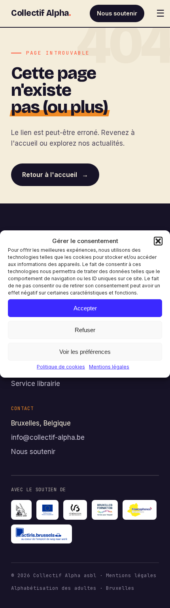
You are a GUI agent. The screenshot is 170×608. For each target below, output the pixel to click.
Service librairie (35, 384)
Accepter (85, 307)
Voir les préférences (85, 351)
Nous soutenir (117, 13)
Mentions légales (109, 367)
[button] (158, 241)
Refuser (85, 329)
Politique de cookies (61, 367)
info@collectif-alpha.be (48, 437)
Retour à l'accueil (55, 175)
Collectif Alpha (41, 13)
